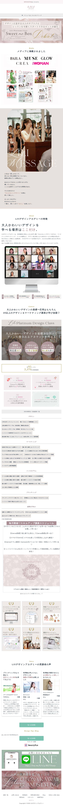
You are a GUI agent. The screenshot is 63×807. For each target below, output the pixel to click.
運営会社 (21, 797)
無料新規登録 (28, 2)
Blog (44, 795)
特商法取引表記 (35, 795)
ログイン (31, 800)
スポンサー (31, 797)
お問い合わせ (15, 795)
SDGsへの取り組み (54, 795)
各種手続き (40, 797)
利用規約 (24, 795)
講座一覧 (5, 795)
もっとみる (32, 725)
